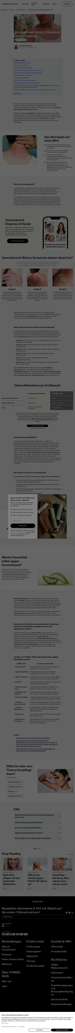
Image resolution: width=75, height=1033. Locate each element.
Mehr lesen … (5, 1023)
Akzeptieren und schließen (62, 1030)
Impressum (22, 1026)
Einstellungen (39, 1030)
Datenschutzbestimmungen (9, 1026)
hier (14, 1021)
